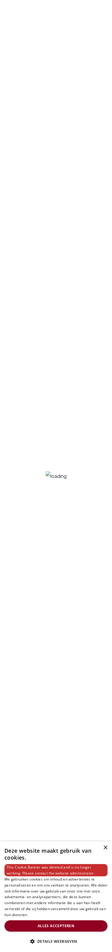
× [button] (105, 848)
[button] (56, 941)
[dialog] (56, 896)
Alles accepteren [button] (56, 925)
